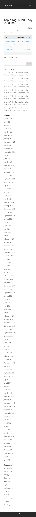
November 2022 (9, 246)
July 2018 (7, 420)
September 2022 (10, 252)
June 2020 (7, 343)
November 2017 (9, 447)
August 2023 (8, 219)
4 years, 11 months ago (28, 44)
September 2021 (10, 293)
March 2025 (8, 162)
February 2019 (9, 396)
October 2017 (8, 450)
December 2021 (9, 283)
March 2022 (8, 272)
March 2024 (8, 199)
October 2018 (8, 410)
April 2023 (7, 232)
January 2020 (8, 359)
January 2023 (8, 242)
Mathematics (8, 488)
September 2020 (10, 333)
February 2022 (9, 276)
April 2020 (7, 349)
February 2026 (9, 135)
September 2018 (10, 413)
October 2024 (8, 175)
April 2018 (7, 430)
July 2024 (7, 186)
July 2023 (7, 222)
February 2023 (9, 239)
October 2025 (8, 149)
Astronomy (8, 471)
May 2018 (7, 426)
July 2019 (7, 380)
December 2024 (9, 172)
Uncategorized (9, 505)
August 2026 (8, 119)
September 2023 (10, 216)
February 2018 (9, 436)
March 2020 (8, 353)
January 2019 (8, 400)
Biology (6, 475)
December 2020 (9, 323)
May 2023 (7, 229)
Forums (10, 30)
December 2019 (9, 363)
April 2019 (7, 390)
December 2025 (9, 142)
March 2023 (8, 236)
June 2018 (7, 423)
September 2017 (10, 453)
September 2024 (10, 179)
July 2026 (7, 122)
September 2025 (10, 152)
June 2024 (7, 189)
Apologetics (8, 468)
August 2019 (8, 376)
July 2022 (7, 259)
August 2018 (8, 416)
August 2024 (8, 182)
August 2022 (8, 256)
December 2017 (9, 443)
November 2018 (9, 406)
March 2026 (8, 132)
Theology (7, 501)
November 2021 (9, 286)
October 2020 (8, 329)
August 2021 (8, 296)
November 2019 (9, 366)
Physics (6, 495)
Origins (6, 491)
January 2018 (8, 440)
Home (5, 30)
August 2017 (8, 456)
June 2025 (7, 159)
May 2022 (7, 266)
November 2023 (9, 209)
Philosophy (9, 49)
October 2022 (8, 249)
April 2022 (7, 269)
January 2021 (8, 319)
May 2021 (7, 306)
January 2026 (8, 139)
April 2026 (7, 129)
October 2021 (8, 289)
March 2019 (8, 393)
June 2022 (7, 262)
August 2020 (8, 336)
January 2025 (8, 169)
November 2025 (9, 145)
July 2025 (7, 155)
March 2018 (8, 433)
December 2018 (9, 403)
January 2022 (8, 279)
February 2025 (9, 165)
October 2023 (8, 212)
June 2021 (7, 303)
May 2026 (7, 125)
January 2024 (8, 206)
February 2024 (9, 202)
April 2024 (7, 196)
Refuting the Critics (10, 498)
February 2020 (9, 356)
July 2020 (7, 339)
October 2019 (8, 370)
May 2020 (7, 346)
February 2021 (9, 316)
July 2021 (7, 299)
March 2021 (8, 313)
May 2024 (7, 192)
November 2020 (9, 326)
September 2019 (10, 373)
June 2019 (7, 383)
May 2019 (7, 386)
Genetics (7, 478)
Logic (5, 485)
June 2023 (7, 226)
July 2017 (7, 460)
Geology (7, 481)
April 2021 (7, 309)
